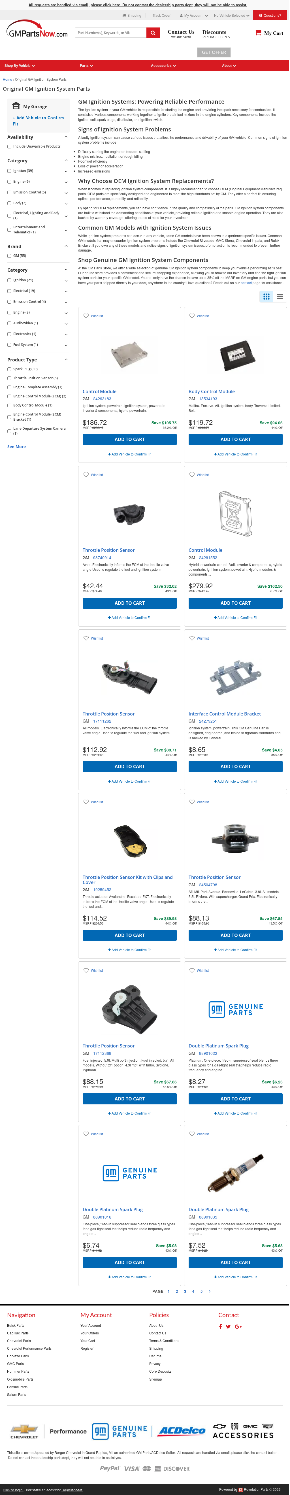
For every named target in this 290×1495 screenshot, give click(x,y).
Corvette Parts (18, 1355)
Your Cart (87, 1340)
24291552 (208, 557)
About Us (156, 1325)
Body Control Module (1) (32, 405)
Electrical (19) (24, 290)
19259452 (102, 889)
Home (7, 79)
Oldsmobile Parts (20, 1379)
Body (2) (19, 203)
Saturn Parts (16, 1394)
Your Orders (89, 1332)
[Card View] (266, 296)
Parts (84, 65)
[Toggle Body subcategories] (66, 203)
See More (16, 446)
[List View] (280, 296)
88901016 (102, 1217)
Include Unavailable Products (37, 146)
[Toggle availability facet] (66, 137)
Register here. (72, 1489)
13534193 (208, 398)
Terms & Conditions (164, 1340)
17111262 (102, 721)
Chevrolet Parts (19, 1340)
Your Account (90, 1325)
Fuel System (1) (25, 344)
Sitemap (155, 1379)
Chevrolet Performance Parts (29, 1348)
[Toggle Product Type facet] (66, 359)
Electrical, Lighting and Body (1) (36, 215)
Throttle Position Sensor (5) (35, 378)
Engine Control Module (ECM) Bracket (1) (37, 417)
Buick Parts (15, 1325)
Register (86, 1348)
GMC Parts (15, 1363)
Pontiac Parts (17, 1386)
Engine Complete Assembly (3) (37, 387)
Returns (155, 1355)
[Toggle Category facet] (66, 160)
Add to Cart (130, 439)
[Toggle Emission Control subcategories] (66, 192)
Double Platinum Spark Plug (219, 1046)
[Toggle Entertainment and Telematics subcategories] (66, 229)
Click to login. (13, 1489)
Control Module (99, 391)
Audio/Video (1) (25, 323)
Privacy (155, 1363)
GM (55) (19, 255)
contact (246, 282)
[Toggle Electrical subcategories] (66, 291)
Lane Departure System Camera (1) (39, 431)
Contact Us (157, 1332)
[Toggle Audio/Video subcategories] (66, 323)
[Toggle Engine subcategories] (66, 181)
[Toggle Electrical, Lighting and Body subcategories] (66, 215)
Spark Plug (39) (25, 369)
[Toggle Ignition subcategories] (66, 170)
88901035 (208, 1217)
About (227, 65)
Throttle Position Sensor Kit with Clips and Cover (128, 879)
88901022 (208, 1053)
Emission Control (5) (29, 192)
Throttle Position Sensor (109, 550)
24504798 (208, 884)
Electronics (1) (24, 333)
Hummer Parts (18, 1371)
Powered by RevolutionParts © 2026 (250, 1489)
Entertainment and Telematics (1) (29, 230)
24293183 (102, 398)
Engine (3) (21, 312)
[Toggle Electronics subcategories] (66, 334)
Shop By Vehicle (18, 65)
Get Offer (214, 52)
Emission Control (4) (29, 301)
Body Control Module (212, 391)
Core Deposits (160, 1371)
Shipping (156, 1348)
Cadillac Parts (18, 1332)
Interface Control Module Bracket (225, 714)
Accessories (161, 65)
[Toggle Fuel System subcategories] (66, 344)
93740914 (102, 557)
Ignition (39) (23, 170)
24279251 (208, 721)
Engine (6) (21, 181)
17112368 (102, 1053)
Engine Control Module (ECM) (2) (39, 396)
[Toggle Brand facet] (66, 246)
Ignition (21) (23, 280)
